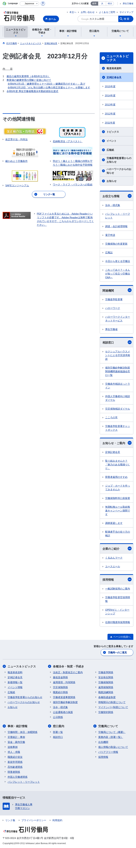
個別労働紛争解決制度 (65, 702)
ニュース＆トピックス (117, 58)
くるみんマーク (114, 557)
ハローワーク (112, 308)
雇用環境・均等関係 (64, 682)
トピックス (113, 131)
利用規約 (57, 820)
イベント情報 (15, 687)
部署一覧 (58, 732)
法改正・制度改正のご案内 (68, 672)
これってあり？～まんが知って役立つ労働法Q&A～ (117, 273)
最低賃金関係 (60, 677)
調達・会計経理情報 (116, 226)
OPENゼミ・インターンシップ (117, 611)
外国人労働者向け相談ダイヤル (117, 398)
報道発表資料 (114, 68)
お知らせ (112, 181)
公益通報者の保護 (63, 712)
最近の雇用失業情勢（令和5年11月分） (28, 76)
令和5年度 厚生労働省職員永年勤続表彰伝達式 (32, 91)
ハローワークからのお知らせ (119, 171)
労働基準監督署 (114, 299)
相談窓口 (108, 342)
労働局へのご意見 (117, 652)
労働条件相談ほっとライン (117, 385)
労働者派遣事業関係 (64, 697)
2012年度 (110, 113)
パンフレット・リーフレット (117, 215)
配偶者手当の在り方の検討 (117, 533)
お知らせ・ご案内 (114, 443)
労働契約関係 (105, 712)
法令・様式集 (112, 205)
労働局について (108, 726)
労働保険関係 (105, 682)
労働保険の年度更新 (116, 243)
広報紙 (110, 149)
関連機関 (108, 290)
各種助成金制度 (107, 697)
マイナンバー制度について (113, 707)
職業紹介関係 (60, 692)
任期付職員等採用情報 (117, 622)
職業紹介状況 (15, 757)
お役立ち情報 (111, 196)
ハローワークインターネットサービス (117, 318)
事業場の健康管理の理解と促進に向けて (29, 80)
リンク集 (10, 820)
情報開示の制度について (112, 702)
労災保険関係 (60, 687)
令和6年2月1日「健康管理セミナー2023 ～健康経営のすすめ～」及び (46, 83)
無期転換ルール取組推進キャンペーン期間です (117, 510)
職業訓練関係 (105, 692)
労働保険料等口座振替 (117, 498)
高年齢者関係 (15, 767)
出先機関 (103, 742)
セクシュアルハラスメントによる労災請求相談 (117, 355)
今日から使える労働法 (117, 261)
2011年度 (110, 122)
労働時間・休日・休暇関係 (22, 732)
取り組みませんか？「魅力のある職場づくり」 (117, 464)
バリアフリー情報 (108, 752)
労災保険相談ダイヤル (117, 408)
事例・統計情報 (17, 726)
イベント (112, 140)
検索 (127, 18)
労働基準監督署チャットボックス (117, 428)
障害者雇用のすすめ (116, 477)
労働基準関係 (105, 672)
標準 (94, 3)
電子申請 (110, 235)
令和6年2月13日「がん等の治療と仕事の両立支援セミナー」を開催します (49, 87)
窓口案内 (58, 726)
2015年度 (110, 86)
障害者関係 (14, 771)
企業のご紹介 (111, 548)
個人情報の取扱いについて (113, 747)
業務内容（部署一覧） (110, 737)
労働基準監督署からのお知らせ (119, 160)
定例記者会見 (114, 77)
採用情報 (108, 579)
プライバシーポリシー (33, 820)
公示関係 (58, 717)
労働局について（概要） (112, 732)
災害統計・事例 (16, 737)
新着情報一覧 (15, 682)
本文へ (72, 12)
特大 (110, 3)
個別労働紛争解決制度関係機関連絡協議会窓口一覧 (117, 371)
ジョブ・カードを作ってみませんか (117, 487)
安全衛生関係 (105, 677)
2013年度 (110, 104)
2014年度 (110, 95)
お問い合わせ (88, 12)
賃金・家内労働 (16, 742)
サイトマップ (126, 12)
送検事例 (13, 747)
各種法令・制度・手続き (68, 666)
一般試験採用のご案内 (117, 588)
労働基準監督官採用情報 (117, 599)
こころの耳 (111, 417)
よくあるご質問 (107, 12)
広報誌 (109, 252)
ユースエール (112, 566)
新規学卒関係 (15, 762)
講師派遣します (114, 523)
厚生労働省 (128, 3)
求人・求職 (14, 752)
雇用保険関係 (105, 687)
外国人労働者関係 (17, 776)
